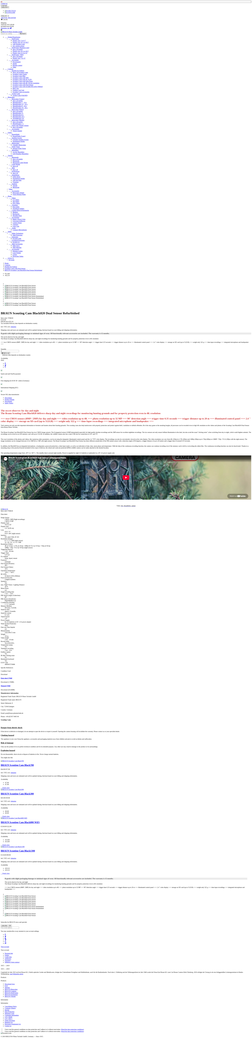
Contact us (4, 3)
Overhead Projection (17, 240)
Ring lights (16, 207)
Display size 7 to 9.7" (19, 40)
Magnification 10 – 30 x (20, 108)
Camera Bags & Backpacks (19, 210)
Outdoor (13, 184)
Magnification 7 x (18, 124)
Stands (15, 63)
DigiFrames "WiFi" (16, 55)
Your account (5, 947)
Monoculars (14, 143)
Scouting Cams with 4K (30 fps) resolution (26, 83)
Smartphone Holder (19, 141)
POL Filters (16, 203)
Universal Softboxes (19, 221)
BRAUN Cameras (10, 991)
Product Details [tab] (9, 399)
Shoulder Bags (17, 216)
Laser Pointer (17, 253)
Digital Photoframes (12, 37)
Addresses (8, 959)
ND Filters (16, 201)
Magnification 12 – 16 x (20, 104)
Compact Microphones (20, 230)
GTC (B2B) (8, 1017)
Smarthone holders (18, 208)
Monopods (14, 157)
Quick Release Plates (19, 194)
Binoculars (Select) (16, 109)
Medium (15, 212)
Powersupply (17, 62)
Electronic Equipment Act (13, 1024)
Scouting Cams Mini (19, 76)
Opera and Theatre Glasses (19, 125)
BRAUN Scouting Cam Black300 (17, 793)
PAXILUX (16, 242)
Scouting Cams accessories (21, 92)
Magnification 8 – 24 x (20, 106)
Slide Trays (16, 246)
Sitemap (7, 987)
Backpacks (16, 214)
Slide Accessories (16, 244)
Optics (8, 132)
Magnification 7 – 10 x (20, 102)
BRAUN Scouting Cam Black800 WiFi (20, 822)
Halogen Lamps (18, 251)
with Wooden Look (19, 44)
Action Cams (14, 94)
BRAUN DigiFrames (11, 993)
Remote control (17, 65)
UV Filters (16, 200)
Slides (8, 231)
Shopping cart (5, 28)
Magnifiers (14, 150)
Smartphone (14, 175)
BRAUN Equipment (11, 994)
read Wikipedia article (16, 974)
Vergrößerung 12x (18, 118)
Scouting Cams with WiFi (21, 78)
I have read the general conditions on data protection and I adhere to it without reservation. (44, 1029)
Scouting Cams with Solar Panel (23, 81)
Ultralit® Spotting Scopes (21, 139)
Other (14, 67)
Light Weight (14, 164)
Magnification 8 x (18, 115)
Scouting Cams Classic (20, 74)
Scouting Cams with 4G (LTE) (22, 79)
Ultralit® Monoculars (19, 145)
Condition (4, 671)
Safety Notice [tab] (9, 403)
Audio (12, 228)
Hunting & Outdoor (16, 71)
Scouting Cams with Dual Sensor (23, 85)
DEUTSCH (12, 11)
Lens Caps (16, 226)
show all (15, 166)
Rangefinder (14, 134)
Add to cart (6, 353)
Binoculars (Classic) (16, 99)
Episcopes (13, 237)
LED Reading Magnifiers (20, 154)
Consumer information (12, 1015)
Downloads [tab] (8, 401)
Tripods (9, 155)
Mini (12, 168)
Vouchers (8, 960)
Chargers (15, 224)
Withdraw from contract (12, 962)
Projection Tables (18, 256)
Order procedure (10, 1020)
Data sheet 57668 (6, 678)
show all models (18, 49)
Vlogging (16, 182)
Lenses (15, 254)
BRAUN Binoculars (11, 989)
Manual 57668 (5, 686)
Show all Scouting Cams (20, 72)
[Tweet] (5, 365)
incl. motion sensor (18, 46)
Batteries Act (9, 1022)
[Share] (5, 363)
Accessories (14, 129)
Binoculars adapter (18, 193)
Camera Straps (17, 223)
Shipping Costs (9, 1013)
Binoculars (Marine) (16, 120)
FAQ (6, 986)
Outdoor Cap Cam (18, 90)
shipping (13, 327)
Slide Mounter (17, 247)
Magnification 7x (18, 113)
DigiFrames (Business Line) (19, 48)
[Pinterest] (5, 367)
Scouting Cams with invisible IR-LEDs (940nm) (28, 86)
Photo (8, 196)
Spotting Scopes (15, 138)
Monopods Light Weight (20, 162)
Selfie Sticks (16, 177)
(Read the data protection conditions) (72, 1029)
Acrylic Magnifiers (18, 152)
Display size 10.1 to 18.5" (21, 42)
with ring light (17, 180)
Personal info (9, 953)
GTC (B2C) (8, 1019)
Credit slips (8, 957)
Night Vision (14, 147)
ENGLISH (11, 12)
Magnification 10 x (18, 116)
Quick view (5, 788)
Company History (10, 1008)
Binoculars (10, 97)
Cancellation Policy (11, 1006)
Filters (12, 198)
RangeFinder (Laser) (19, 136)
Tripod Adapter (17, 131)
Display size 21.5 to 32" (20, 53)
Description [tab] (8, 398)
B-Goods (11, 260)
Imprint (7, 1010)
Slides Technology (16, 233)
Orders (7, 955)
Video (10, 189)
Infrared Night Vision (19, 148)
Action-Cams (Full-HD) (20, 95)
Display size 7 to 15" (19, 58)
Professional (14, 171)
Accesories (14, 60)
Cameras (9, 69)
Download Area (10, 984)
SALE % (9, 258)
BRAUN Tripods (10, 996)
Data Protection (9, 1012)
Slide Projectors (17, 235)
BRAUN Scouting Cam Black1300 (18, 850)
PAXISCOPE (17, 239)
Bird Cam (16, 88)
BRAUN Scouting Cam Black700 (17, 765)
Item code (4, 511)
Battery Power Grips (19, 219)
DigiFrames (14, 39)
